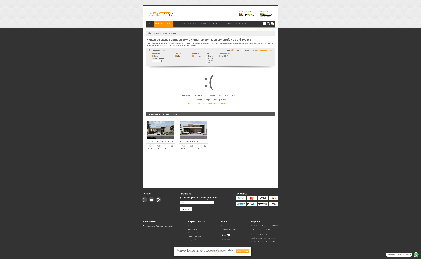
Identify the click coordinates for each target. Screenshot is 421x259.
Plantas (246, 50)
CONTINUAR (242, 251)
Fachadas (236, 50)
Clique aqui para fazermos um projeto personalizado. (208, 103)
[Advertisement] (210, 169)
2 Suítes (210, 58)
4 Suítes (210, 63)
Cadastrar (186, 209)
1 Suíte (210, 56)
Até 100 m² (224, 56)
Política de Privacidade (215, 252)
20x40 (179, 56)
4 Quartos (197, 56)
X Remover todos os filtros (262, 50)
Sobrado (156, 56)
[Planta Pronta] (159, 16)
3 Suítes (210, 60)
